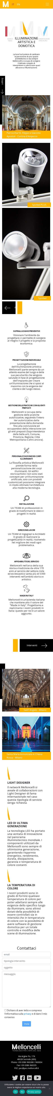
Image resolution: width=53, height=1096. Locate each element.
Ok (15, 1092)
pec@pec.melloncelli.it (29, 1068)
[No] (49, 1088)
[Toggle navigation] (47, 4)
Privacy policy (34, 1092)
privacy (27, 1013)
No (22, 1092)
